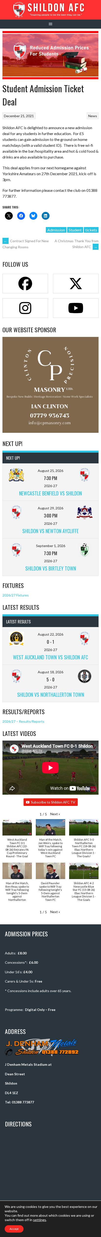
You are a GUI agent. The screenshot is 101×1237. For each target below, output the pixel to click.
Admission (56, 230)
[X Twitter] (76, 283)
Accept (14, 1229)
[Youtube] (76, 308)
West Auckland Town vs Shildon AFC (50, 657)
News (92, 116)
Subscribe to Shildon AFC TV (53, 802)
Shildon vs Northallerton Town (50, 694)
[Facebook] (25, 283)
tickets (91, 230)
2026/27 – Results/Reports (23, 721)
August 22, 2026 (50, 634)
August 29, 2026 (50, 508)
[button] (55, 813)
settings (39, 1220)
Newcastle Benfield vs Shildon (50, 493)
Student (75, 230)
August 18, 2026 (50, 672)
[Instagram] (25, 308)
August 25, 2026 (50, 471)
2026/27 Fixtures (15, 595)
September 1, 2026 (50, 546)
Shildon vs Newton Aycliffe (50, 531)
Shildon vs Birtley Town (50, 568)
